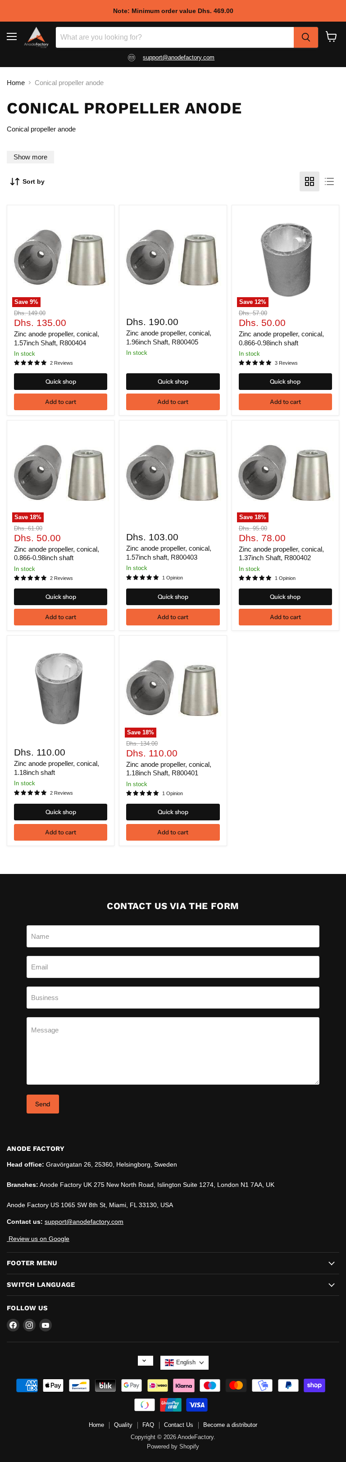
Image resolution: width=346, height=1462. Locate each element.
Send (42, 1104)
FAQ (148, 1424)
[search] (306, 37)
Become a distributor (230, 1424)
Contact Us (178, 1424)
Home (16, 82)
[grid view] (309, 181)
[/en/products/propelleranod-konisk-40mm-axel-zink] (173, 474)
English (186, 1362)
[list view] (329, 181)
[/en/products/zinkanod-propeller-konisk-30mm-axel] (60, 689)
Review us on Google (38, 1238)
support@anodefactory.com (178, 57)
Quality (123, 1424)
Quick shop (61, 381)
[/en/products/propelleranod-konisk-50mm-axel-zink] (173, 259)
